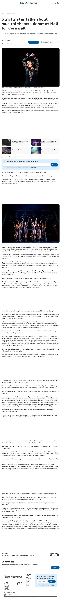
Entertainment (11, 13)
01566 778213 (11, 592)
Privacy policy (28, 582)
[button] (3, 3)
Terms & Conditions (28, 578)
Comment (55, 567)
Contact (28, 580)
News (3, 13)
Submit (54, 165)
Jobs (27, 584)
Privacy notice (34, 167)
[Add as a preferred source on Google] (45, 42)
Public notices (28, 586)
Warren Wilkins (6, 40)
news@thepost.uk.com (11, 595)
